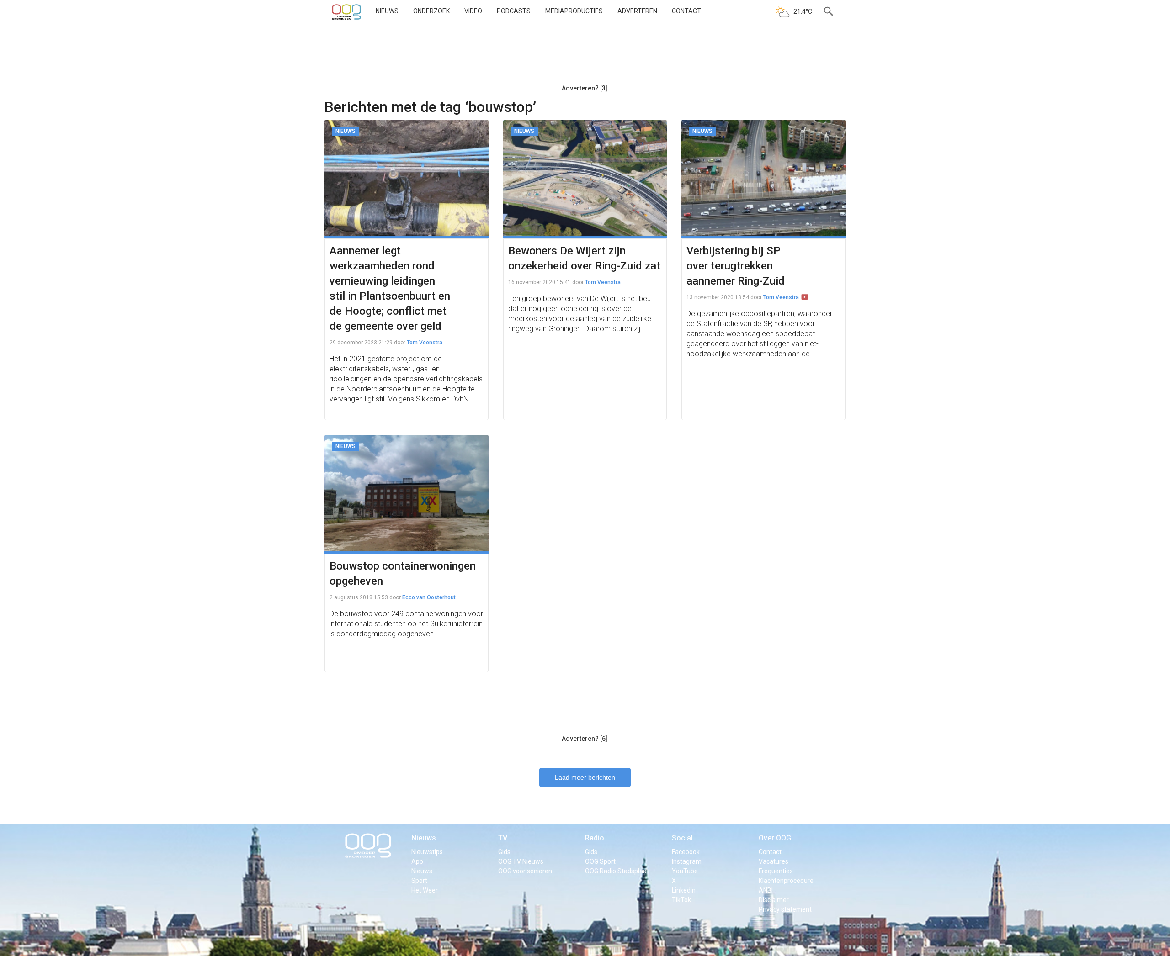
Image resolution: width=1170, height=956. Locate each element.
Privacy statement (785, 909)
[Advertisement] (584, 57)
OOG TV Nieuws (520, 861)
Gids (504, 852)
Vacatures (773, 861)
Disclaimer (774, 899)
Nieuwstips (427, 852)
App (417, 861)
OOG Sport (600, 861)
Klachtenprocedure (786, 880)
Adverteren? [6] (584, 738)
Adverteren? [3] (584, 88)
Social (682, 838)
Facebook (686, 852)
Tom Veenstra (424, 342)
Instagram (687, 861)
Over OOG (775, 838)
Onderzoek (431, 11)
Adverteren (637, 11)
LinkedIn (684, 890)
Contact (686, 11)
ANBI (766, 890)
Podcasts (514, 11)
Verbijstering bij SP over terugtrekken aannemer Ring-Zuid (735, 265)
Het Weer (424, 890)
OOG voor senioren (525, 871)
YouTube (685, 871)
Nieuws (387, 11)
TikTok (681, 899)
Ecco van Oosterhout (429, 597)
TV (502, 838)
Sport (419, 880)
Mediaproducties (574, 11)
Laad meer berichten (585, 777)
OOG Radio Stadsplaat (617, 871)
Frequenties (776, 871)
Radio (594, 838)
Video (473, 11)
